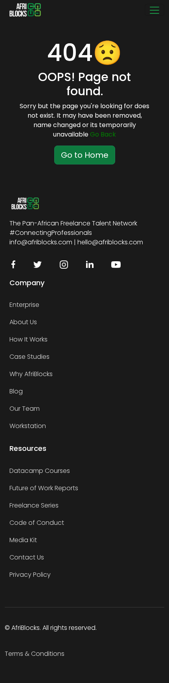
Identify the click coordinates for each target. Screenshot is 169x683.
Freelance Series (34, 505)
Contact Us (26, 557)
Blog (16, 391)
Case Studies (29, 356)
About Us (23, 322)
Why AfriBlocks (31, 373)
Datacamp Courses (39, 470)
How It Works (28, 339)
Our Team (24, 408)
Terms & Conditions (34, 653)
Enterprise (24, 304)
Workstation (27, 425)
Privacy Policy (30, 574)
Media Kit (23, 540)
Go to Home (84, 155)
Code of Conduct (36, 522)
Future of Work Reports (43, 488)
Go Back (103, 134)
